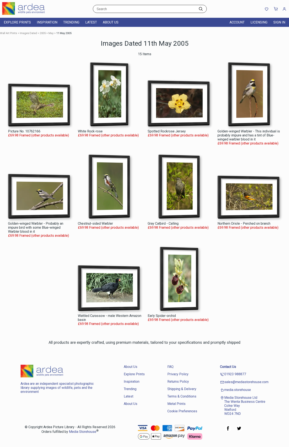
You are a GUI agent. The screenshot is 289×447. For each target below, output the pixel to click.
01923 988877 (235, 374)
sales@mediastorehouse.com (246, 382)
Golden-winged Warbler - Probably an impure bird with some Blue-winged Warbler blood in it (35, 227)
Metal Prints (176, 404)
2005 (43, 33)
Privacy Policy (178, 374)
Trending (71, 22)
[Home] (28, 14)
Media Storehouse (82, 432)
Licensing (258, 22)
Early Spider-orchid (162, 316)
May (51, 33)
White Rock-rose (90, 131)
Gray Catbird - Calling (163, 223)
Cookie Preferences (182, 411)
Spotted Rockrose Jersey (167, 131)
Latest (91, 22)
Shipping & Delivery (181, 389)
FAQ (170, 367)
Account (237, 22)
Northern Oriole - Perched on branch (243, 223)
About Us (110, 22)
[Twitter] (239, 431)
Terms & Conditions (181, 396)
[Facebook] (228, 431)
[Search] (200, 8)
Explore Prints (17, 22)
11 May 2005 (64, 33)
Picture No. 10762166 (24, 131)
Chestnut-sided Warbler (95, 223)
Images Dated (28, 33)
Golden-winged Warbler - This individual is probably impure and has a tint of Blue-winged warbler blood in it (248, 135)
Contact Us (228, 367)
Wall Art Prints (8, 33)
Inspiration (47, 22)
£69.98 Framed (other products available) (38, 135)
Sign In (279, 22)
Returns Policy (178, 382)
